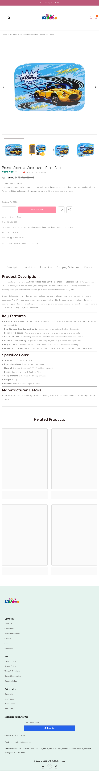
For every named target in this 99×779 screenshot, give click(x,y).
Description (13, 267)
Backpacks (9, 694)
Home (4, 34)
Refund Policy (10, 666)
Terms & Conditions (12, 671)
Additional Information (38, 267)
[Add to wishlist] (61, 210)
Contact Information (13, 676)
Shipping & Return (68, 267)
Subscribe (49, 728)
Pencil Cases (10, 704)
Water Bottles (10, 709)
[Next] (95, 87)
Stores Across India (12, 633)
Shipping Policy (11, 681)
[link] (25, 493)
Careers (8, 638)
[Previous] (3, 87)
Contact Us (9, 629)
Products (13, 34)
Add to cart (37, 209)
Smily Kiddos (15, 217)
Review (88, 267)
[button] (7, 172)
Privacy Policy (10, 661)
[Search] (9, 18)
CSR (6, 643)
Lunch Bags (9, 699)
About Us (8, 624)
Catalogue (9, 648)
